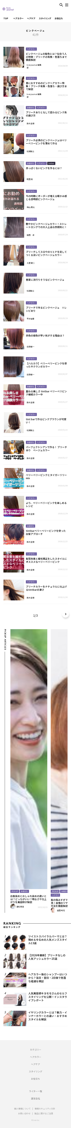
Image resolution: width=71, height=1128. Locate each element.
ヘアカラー (18, 18)
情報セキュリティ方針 (45, 1108)
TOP (5, 18)
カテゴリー (35, 1049)
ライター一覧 (35, 1091)
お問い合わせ (24, 1113)
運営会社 (35, 1098)
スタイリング (45, 18)
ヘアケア (31, 18)
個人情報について (22, 1108)
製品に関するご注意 (43, 1113)
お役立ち (59, 18)
